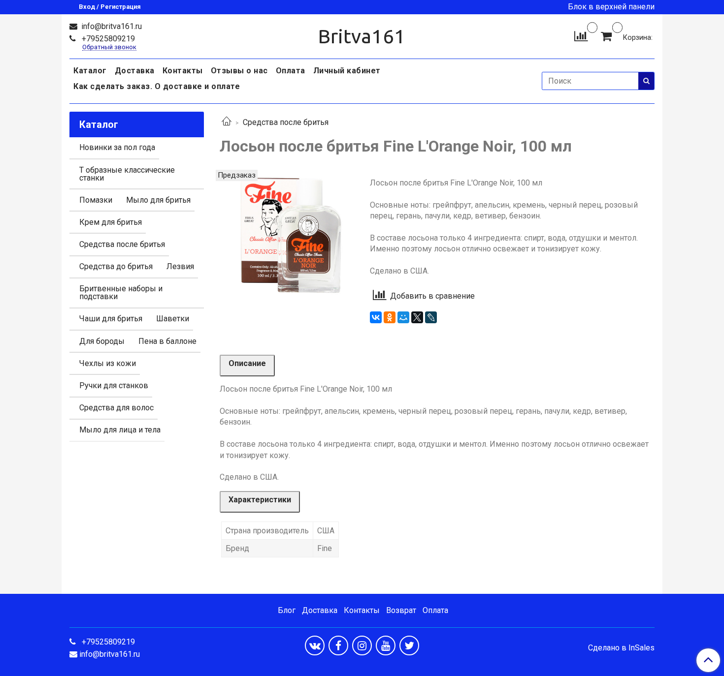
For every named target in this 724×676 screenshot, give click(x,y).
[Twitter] (409, 645)
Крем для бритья (110, 222)
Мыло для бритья (158, 200)
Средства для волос (116, 407)
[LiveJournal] (431, 317)
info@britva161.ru (110, 26)
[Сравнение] (581, 35)
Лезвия (180, 266)
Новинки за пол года (117, 147)
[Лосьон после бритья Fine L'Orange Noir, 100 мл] (287, 236)
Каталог (90, 70)
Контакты (183, 70)
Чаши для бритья (110, 318)
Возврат (401, 610)
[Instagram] (362, 645)
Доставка (135, 70)
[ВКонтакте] (376, 317)
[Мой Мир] (403, 317)
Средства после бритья (286, 122)
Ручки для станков (113, 385)
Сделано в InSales (621, 648)
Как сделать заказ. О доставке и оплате (156, 86)
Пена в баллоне (167, 341)
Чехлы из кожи (107, 363)
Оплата (290, 70)
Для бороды (102, 341)
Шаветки (172, 318)
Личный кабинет (347, 70)
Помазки (95, 200)
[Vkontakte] (315, 645)
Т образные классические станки (127, 174)
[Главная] (226, 122)
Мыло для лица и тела (120, 429)
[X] (417, 317)
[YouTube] (385, 645)
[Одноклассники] (389, 317)
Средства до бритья (116, 266)
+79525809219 (107, 38)
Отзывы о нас (239, 70)
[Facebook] (338, 645)
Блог (287, 610)
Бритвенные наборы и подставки (121, 292)
